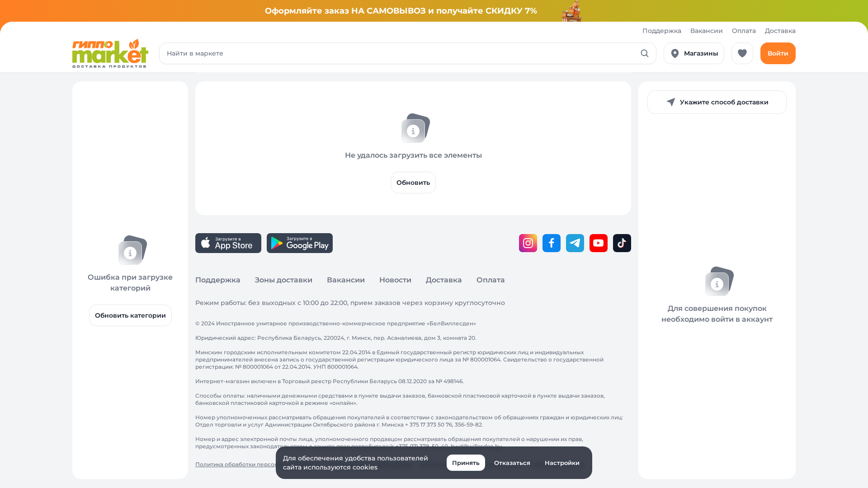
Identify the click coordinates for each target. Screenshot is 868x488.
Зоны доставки (283, 280)
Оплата (744, 31)
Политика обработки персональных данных (258, 464)
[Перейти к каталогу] (110, 53)
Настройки (562, 462)
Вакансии (706, 31)
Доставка (780, 31)
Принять (466, 462)
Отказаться (512, 462)
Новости (395, 280)
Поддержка (661, 31)
